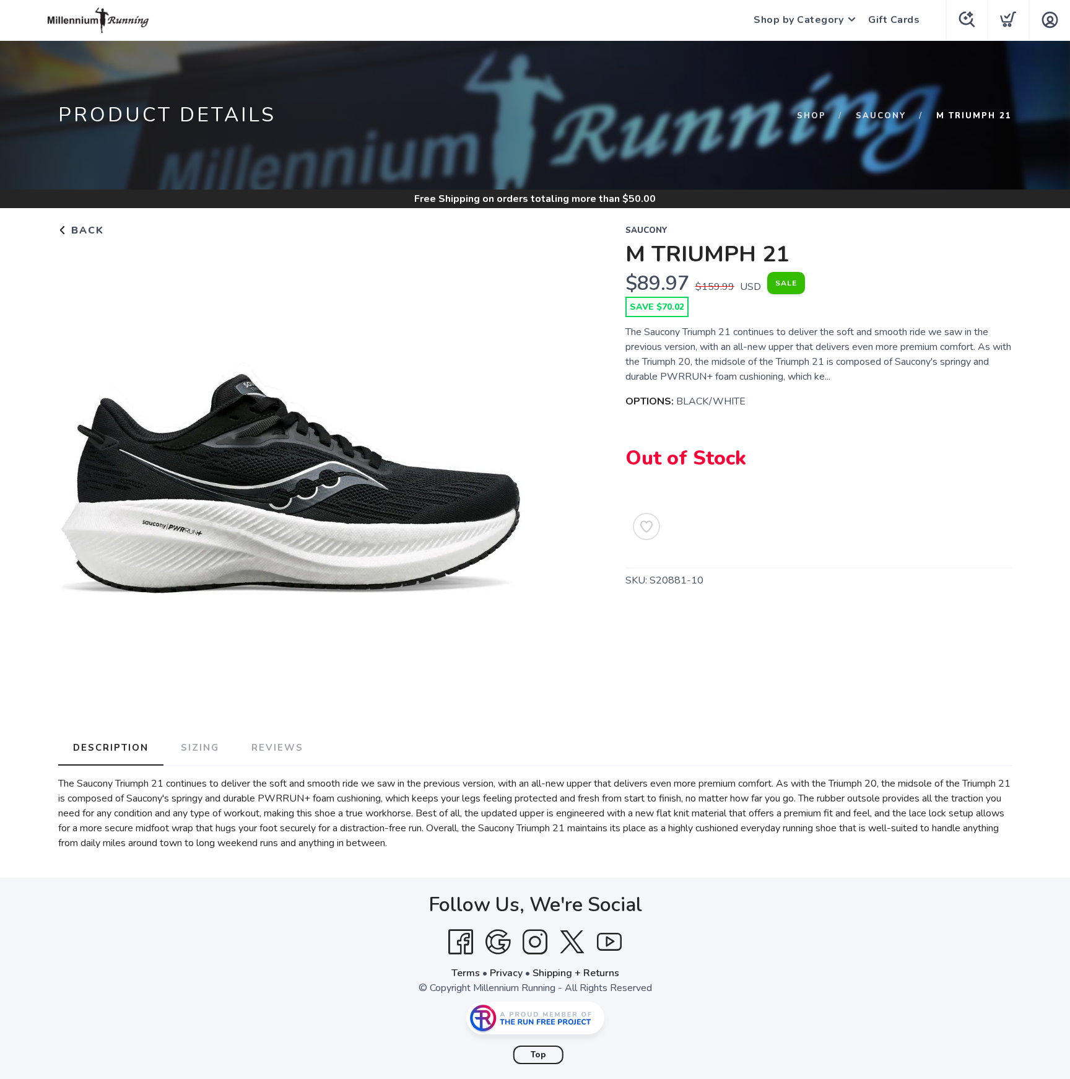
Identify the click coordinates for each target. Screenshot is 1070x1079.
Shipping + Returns (576, 973)
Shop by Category (798, 20)
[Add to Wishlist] (646, 526)
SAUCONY (881, 115)
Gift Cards (894, 20)
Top (538, 1054)
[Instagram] (535, 942)
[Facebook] (460, 942)
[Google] (497, 942)
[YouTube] (609, 942)
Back (85, 230)
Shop (811, 115)
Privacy (506, 973)
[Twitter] (572, 942)
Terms (465, 973)
